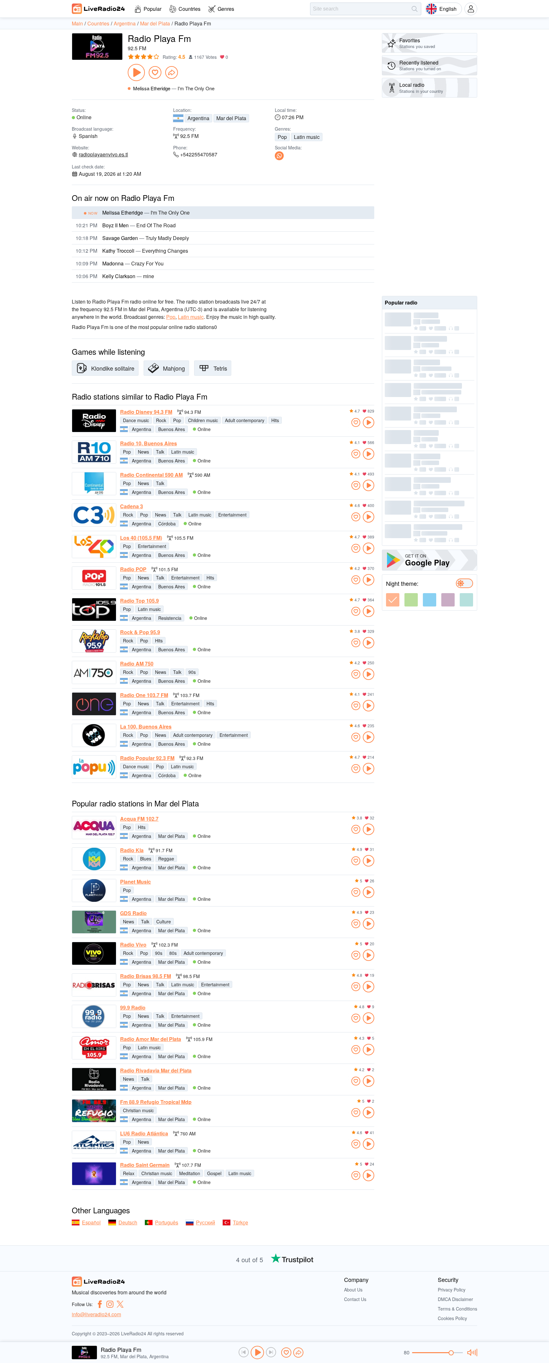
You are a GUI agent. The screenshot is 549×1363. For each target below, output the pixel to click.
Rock (161, 420)
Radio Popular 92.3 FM (147, 758)
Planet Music (135, 882)
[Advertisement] (429, 196)
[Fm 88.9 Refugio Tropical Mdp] (94, 1110)
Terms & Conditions (457, 1308)
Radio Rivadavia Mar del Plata (156, 1070)
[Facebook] (100, 1304)
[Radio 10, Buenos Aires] (94, 452)
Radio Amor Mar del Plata (150, 1039)
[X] (120, 1304)
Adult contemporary (244, 420)
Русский (205, 1222)
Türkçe (240, 1222)
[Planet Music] (94, 890)
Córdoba (167, 523)
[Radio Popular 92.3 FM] (94, 766)
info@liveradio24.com (96, 1314)
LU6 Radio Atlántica (144, 1133)
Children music (203, 420)
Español (91, 1222)
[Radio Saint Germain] (94, 1173)
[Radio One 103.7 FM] (94, 704)
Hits (275, 420)
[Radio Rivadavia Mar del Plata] (94, 1079)
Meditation (189, 1173)
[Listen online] (368, 422)
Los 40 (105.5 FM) (141, 538)
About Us (353, 1289)
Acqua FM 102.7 (139, 819)
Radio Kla (132, 850)
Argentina (198, 118)
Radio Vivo (133, 945)
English (448, 8)
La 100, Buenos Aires (146, 726)
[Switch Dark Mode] (464, 583)
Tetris (220, 368)
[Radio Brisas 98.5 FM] (94, 985)
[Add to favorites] (155, 72)
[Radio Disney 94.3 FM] (94, 420)
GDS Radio (133, 913)
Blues (145, 858)
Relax (128, 1173)
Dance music (136, 420)
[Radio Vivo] (94, 953)
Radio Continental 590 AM (151, 475)
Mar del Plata (231, 118)
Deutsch (128, 1222)
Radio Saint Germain (145, 1165)
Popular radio (401, 302)
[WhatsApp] (279, 155)
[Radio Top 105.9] (94, 609)
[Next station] (271, 1352)
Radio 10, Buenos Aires (148, 443)
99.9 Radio (133, 1007)
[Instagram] (110, 1304)
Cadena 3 (131, 506)
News (143, 452)
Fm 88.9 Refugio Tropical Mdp (156, 1102)
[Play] (136, 72)
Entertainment (232, 514)
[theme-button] (392, 599)
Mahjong (174, 368)
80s (173, 953)
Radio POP (133, 569)
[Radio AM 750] (94, 672)
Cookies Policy (452, 1318)
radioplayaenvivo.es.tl (103, 154)
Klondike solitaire (112, 368)
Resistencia (169, 618)
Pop (282, 136)
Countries (189, 8)
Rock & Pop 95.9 (140, 632)
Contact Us (355, 1299)
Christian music (138, 1110)
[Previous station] (244, 1352)
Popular (152, 8)
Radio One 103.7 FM (144, 695)
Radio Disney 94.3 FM (146, 412)
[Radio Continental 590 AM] (94, 483)
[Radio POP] (94, 578)
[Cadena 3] (94, 515)
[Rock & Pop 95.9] (94, 641)
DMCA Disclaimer (455, 1299)
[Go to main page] (98, 8)
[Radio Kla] (94, 859)
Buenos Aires (171, 429)
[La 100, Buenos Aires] (94, 735)
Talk (160, 452)
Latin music (307, 136)
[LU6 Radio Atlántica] (94, 1142)
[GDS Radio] (94, 922)
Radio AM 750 (136, 664)
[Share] (171, 72)
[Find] (414, 9)
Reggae (166, 858)
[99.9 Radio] (94, 1016)
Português (166, 1222)
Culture (163, 921)
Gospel (214, 1173)
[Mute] (471, 1352)
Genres (226, 8)
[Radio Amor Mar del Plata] (94, 1047)
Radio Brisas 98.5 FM (145, 976)
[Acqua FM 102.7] (94, 827)
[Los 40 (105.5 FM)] (94, 546)
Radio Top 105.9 (139, 601)
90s (192, 672)
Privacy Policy (451, 1289)
